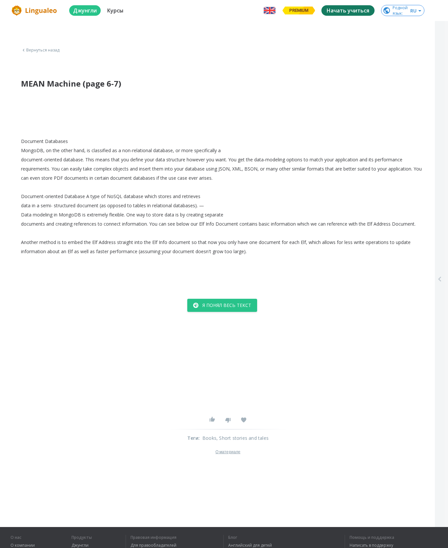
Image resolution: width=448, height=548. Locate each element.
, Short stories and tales (242, 438)
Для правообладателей (153, 545)
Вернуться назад (43, 50)
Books (209, 438)
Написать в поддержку (371, 545)
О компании (22, 545)
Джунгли (80, 545)
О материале (227, 452)
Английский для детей (250, 545)
